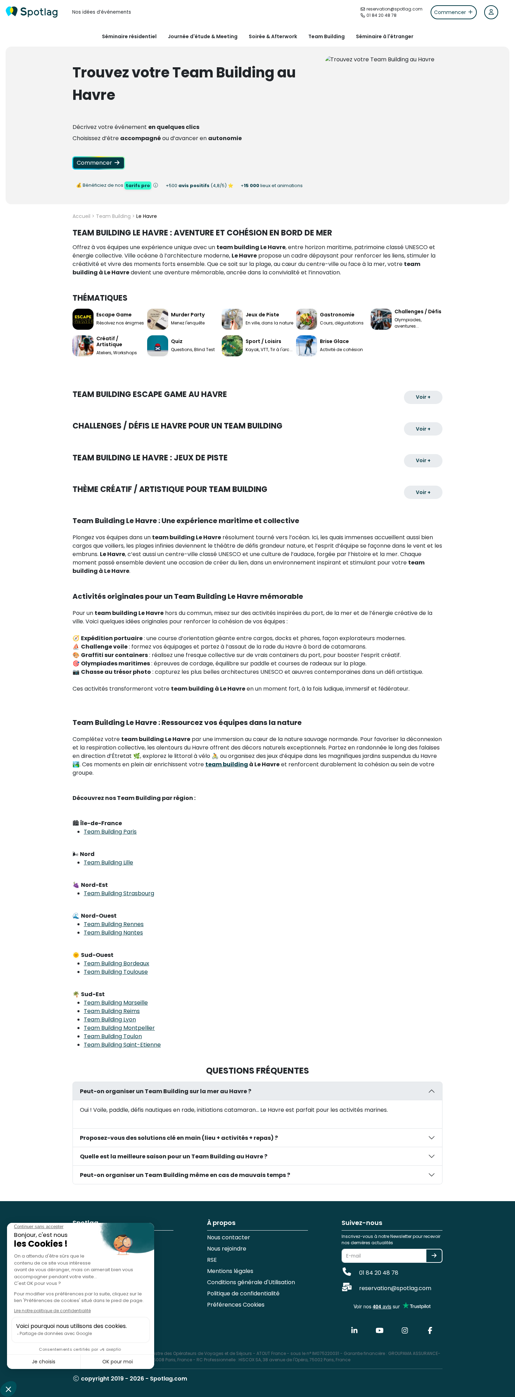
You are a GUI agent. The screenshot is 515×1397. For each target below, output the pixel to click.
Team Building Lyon (110, 1019)
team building (226, 764)
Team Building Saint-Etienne (122, 1045)
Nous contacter (228, 1237)
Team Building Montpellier (119, 1028)
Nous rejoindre (226, 1249)
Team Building (326, 36)
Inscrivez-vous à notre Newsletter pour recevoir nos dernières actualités (391, 1239)
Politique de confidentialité (243, 1293)
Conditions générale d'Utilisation (251, 1282)
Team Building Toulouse (116, 972)
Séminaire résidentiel (129, 36)
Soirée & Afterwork (273, 36)
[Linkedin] (354, 1330)
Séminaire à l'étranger (384, 36)
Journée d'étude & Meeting (203, 36)
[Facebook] (430, 1330)
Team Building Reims (112, 1011)
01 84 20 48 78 (378, 1273)
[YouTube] (379, 1330)
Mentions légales (230, 1271)
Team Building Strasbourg (119, 893)
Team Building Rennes (114, 924)
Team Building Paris (110, 832)
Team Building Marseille (116, 1003)
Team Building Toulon (113, 1036)
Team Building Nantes (113, 933)
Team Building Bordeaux (116, 963)
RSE (212, 1260)
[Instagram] (404, 1330)
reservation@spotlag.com (394, 1288)
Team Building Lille (108, 862)
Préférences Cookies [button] (236, 1305)
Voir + (423, 396)
